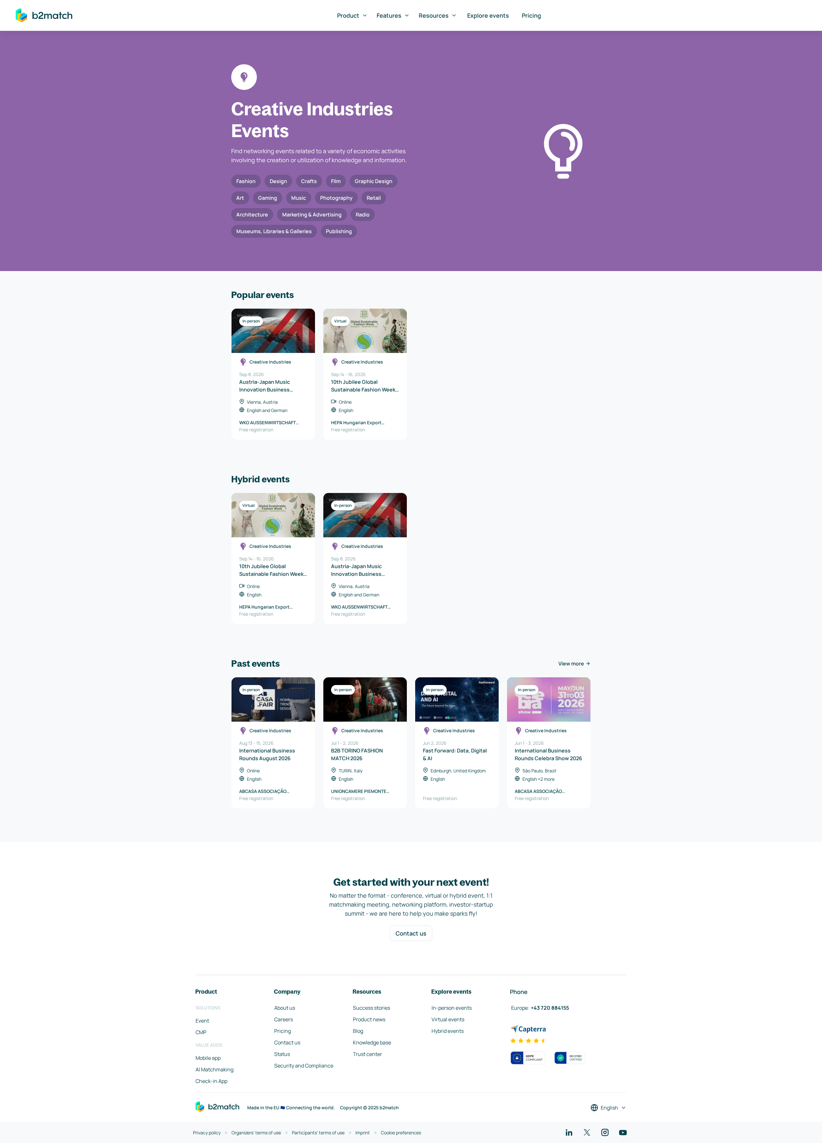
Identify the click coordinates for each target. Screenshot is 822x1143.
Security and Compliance (303, 1065)
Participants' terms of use (318, 1133)
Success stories (371, 1007)
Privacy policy (207, 1133)
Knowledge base (372, 1042)
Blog (358, 1030)
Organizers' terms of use (256, 1133)
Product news (369, 1019)
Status (282, 1054)
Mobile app (208, 1057)
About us (284, 1007)
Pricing (531, 15)
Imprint (362, 1133)
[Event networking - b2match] (44, 15)
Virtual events (448, 1019)
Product (348, 15)
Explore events (488, 15)
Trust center (367, 1054)
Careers (283, 1019)
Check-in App (211, 1081)
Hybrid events (448, 1030)
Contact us (411, 933)
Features (389, 15)
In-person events (452, 1007)
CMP (201, 1032)
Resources (434, 15)
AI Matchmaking (214, 1069)
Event (202, 1020)
